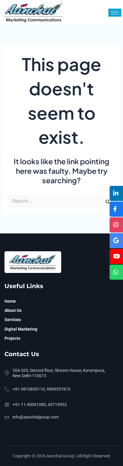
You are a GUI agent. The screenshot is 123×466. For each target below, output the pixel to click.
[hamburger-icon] (115, 12)
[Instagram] (116, 224)
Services (12, 319)
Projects (12, 338)
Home (10, 301)
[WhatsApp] (116, 272)
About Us (12, 310)
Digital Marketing (20, 329)
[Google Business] (116, 240)
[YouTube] (116, 256)
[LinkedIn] (116, 193)
